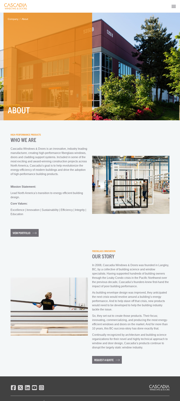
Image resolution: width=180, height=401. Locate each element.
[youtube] (34, 387)
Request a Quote (104, 360)
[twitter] (20, 387)
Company (13, 19)
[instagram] (41, 387)
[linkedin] (27, 387)
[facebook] (13, 387)
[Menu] (173, 6)
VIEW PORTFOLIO (22, 233)
